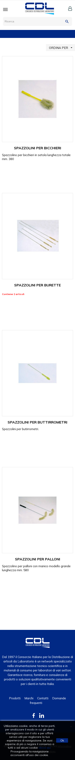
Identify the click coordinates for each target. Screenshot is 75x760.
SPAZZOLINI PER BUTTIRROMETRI (37, 422)
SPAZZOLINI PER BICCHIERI (37, 148)
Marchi (28, 698)
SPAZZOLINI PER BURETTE (37, 285)
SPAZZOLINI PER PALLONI (37, 559)
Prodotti (15, 698)
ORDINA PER (61, 48)
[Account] (70, 8)
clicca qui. (45, 747)
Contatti (42, 698)
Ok (62, 740)
